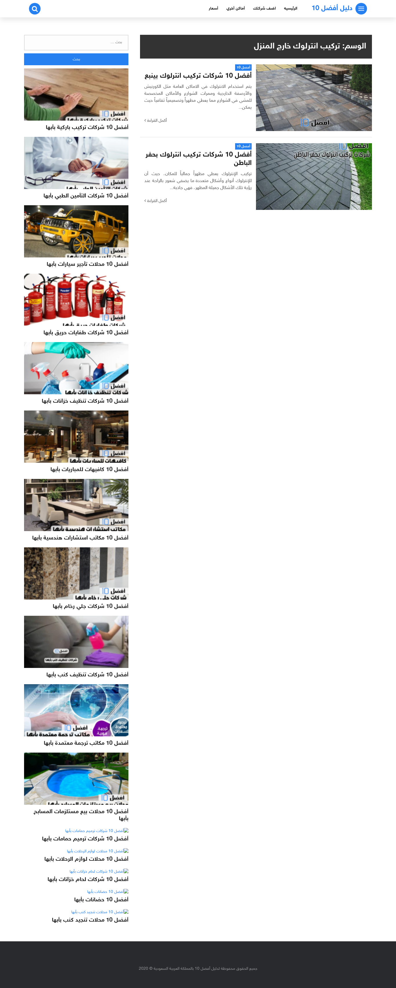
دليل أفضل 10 (332, 8)
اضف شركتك (264, 8)
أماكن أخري (235, 8)
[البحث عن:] (76, 42)
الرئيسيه (290, 8)
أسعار (213, 8)
